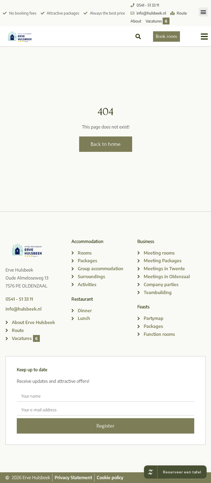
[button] (203, 11)
